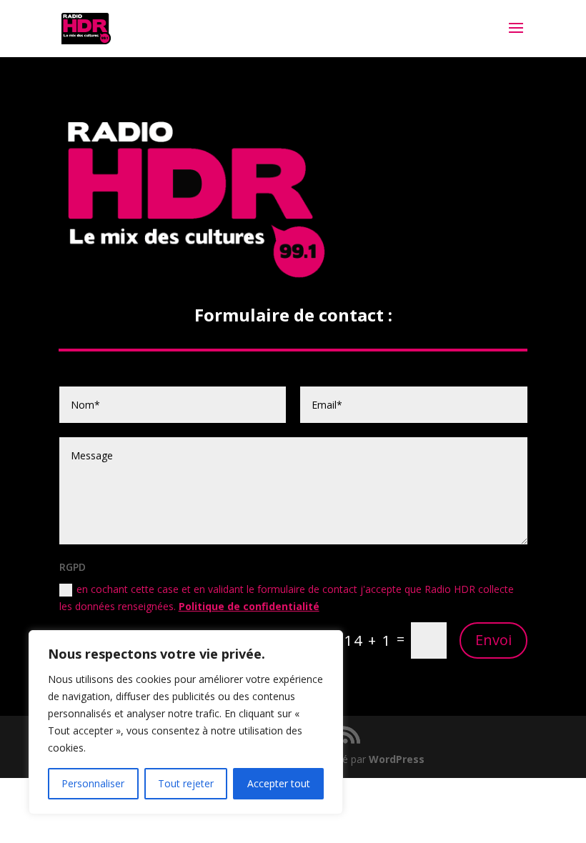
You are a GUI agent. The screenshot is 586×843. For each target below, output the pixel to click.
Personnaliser (92, 783)
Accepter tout (278, 783)
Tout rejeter (186, 783)
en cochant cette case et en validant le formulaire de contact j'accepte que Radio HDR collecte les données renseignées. (286, 597)
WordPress (396, 759)
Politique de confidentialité (249, 606)
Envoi (493, 639)
